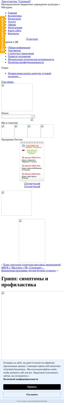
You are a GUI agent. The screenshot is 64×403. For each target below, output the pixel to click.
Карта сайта (14, 30)
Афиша (12, 24)
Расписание (14, 18)
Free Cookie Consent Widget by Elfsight (32, 401)
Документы (14, 50)
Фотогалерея (15, 27)
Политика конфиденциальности (26, 62)
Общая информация (19, 47)
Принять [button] (32, 387)
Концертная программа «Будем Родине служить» (28, 270)
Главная (12, 12)
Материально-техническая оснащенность (31, 59)
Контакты (13, 33)
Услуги (12, 21)
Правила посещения (19, 56)
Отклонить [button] (32, 394)
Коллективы (15, 15)
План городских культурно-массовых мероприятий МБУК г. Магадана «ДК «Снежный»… (31, 266)
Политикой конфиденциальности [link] (20, 379)
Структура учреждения (21, 53)
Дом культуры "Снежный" (16, 1)
